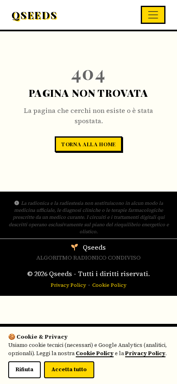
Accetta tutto (69, 369)
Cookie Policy (109, 284)
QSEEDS (34, 14)
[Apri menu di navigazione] (153, 15)
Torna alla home (88, 144)
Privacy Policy (68, 284)
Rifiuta (24, 369)
